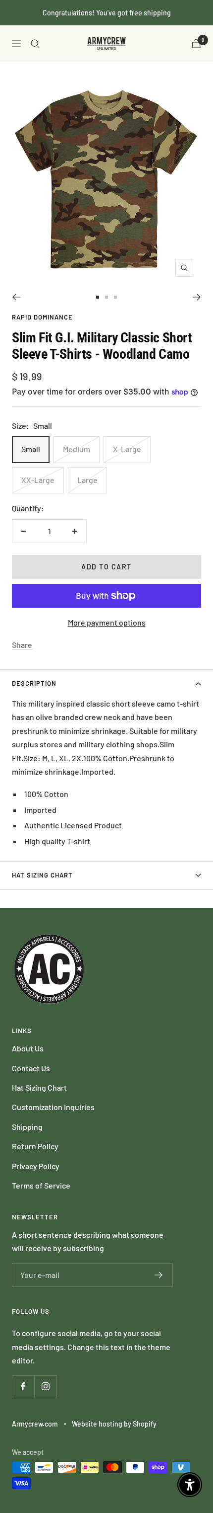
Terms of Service (41, 1185)
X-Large (127, 449)
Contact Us (31, 1068)
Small (30, 449)
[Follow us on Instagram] (45, 1386)
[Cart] (196, 43)
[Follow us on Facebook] (23, 1386)
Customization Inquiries (53, 1107)
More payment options (107, 622)
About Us (28, 1048)
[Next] (197, 297)
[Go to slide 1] (97, 297)
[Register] (159, 1275)
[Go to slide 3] (115, 297)
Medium (76, 449)
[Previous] (16, 297)
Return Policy (35, 1146)
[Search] (35, 43)
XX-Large (37, 479)
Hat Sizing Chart (42, 875)
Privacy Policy (35, 1166)
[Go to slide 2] (106, 297)
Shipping (27, 1126)
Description (34, 683)
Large (87, 479)
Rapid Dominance (42, 317)
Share (22, 644)
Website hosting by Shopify (114, 1424)
